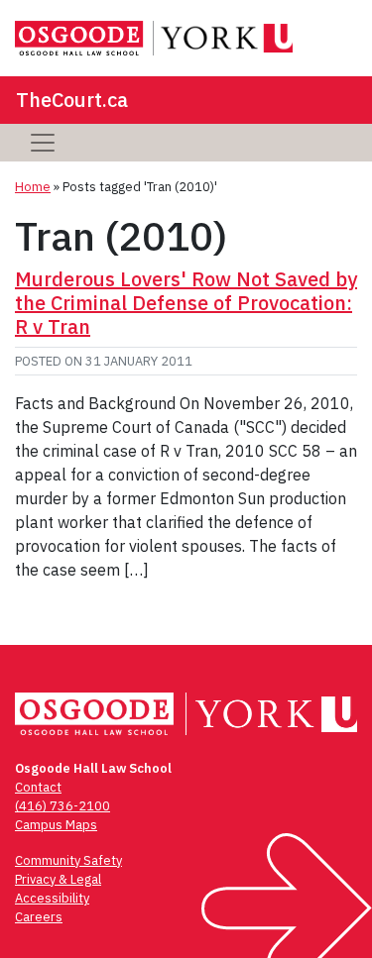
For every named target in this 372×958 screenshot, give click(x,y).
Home (33, 186)
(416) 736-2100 (62, 806)
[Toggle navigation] (42, 142)
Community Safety (68, 860)
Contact (38, 787)
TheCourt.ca (72, 99)
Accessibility (52, 898)
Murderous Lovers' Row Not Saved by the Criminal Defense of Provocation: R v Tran (186, 303)
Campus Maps (56, 824)
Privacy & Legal (58, 879)
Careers (38, 916)
